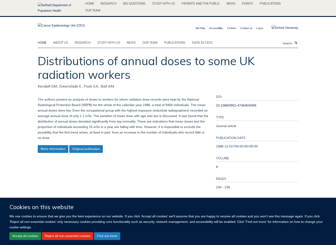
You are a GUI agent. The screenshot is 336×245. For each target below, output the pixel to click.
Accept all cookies (25, 236)
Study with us (163, 3)
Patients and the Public (201, 3)
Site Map (200, 28)
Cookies (231, 28)
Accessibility (216, 28)
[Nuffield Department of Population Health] (60, 8)
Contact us (246, 28)
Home (89, 3)
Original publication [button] (86, 149)
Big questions (134, 3)
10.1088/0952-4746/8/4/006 (236, 105)
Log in (259, 28)
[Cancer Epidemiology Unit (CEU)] (61, 24)
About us (60, 42)
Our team (92, 10)
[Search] (295, 42)
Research (109, 3)
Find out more (107, 236)
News (231, 3)
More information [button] (53, 149)
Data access (202, 42)
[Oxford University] (281, 28)
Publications (270, 3)
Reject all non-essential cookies (67, 236)
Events (247, 3)
